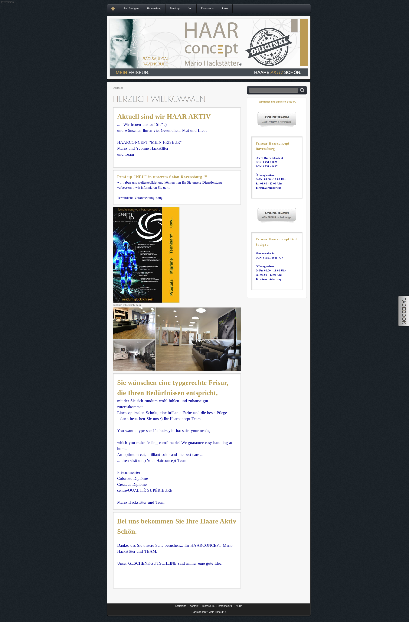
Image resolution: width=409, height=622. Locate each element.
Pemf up (175, 8)
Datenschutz (225, 606)
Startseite (118, 88)
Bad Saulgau (131, 8)
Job (190, 8)
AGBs (239, 606)
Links (225, 8)
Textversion (7, 2)
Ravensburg (154, 8)
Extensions (207, 8)
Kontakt (194, 606)
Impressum (208, 606)
